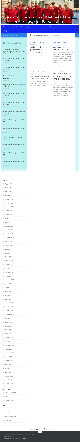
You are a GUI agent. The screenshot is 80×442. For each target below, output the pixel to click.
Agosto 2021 (8, 357)
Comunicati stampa (41, 27)
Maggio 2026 (8, 184)
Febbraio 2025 (9, 226)
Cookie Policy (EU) (34, 429)
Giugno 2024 (8, 245)
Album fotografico (25, 27)
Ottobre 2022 (8, 318)
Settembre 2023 (9, 280)
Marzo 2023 (8, 299)
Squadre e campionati (10, 27)
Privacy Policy (47, 429)
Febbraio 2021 (9, 376)
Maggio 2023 (8, 291)
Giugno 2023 (8, 287)
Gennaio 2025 (9, 230)
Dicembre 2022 (9, 310)
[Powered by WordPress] (10, 438)
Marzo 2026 (8, 191)
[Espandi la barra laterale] (77, 35)
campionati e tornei (37, 42)
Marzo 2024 (8, 257)
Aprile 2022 (8, 326)
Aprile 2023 (8, 295)
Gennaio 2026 (9, 199)
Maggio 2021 (8, 364)
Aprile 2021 (8, 368)
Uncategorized (9, 400)
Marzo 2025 (8, 222)
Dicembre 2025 (9, 203)
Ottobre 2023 (8, 276)
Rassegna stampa (55, 27)
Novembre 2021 (9, 345)
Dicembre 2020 (9, 383)
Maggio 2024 (8, 249)
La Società (68, 27)
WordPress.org (9, 420)
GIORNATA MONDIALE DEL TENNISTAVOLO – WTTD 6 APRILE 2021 (61, 76)
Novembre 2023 (9, 272)
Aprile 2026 (8, 187)
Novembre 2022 (9, 314)
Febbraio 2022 (9, 333)
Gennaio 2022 (9, 337)
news (54, 71)
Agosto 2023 (8, 284)
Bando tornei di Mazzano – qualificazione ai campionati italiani (40, 49)
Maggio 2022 (8, 322)
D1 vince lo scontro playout (12, 43)
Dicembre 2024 (9, 234)
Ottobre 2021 (8, 349)
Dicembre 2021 (9, 341)
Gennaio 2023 (9, 307)
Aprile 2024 (8, 253)
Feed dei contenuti (10, 413)
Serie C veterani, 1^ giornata (12, 137)
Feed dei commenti (10, 416)
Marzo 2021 (8, 372)
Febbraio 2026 (9, 195)
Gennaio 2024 (9, 264)
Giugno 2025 (8, 214)
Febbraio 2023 (9, 303)
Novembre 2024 (9, 237)
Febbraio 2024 (9, 260)
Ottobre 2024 (8, 241)
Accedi (7, 409)
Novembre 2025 (9, 207)
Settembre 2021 (9, 353)
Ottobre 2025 (8, 210)
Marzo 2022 (8, 330)
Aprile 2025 (8, 218)
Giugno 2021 (8, 360)
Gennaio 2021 (9, 380)
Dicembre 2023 (9, 268)
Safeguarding (7, 31)
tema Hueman (24, 438)
